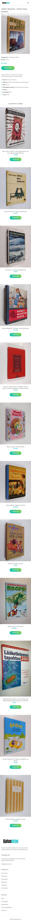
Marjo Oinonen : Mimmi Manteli (15, 447)
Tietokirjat (4, 885)
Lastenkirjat (4, 879)
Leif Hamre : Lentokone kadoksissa (15, 270)
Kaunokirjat (4, 873)
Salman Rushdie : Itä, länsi (15, 563)
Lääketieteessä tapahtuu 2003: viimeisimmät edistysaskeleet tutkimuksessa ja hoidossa (15, 699)
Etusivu (3, 14)
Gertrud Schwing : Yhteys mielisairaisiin (15, 211)
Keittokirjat (4, 876)
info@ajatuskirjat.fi (6, 864)
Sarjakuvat (4, 882)
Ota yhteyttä (4, 901)
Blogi (2, 898)
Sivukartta (4, 910)
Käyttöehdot (4, 904)
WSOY (17, 57)
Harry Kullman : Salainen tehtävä (15, 505)
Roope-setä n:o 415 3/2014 (15, 626)
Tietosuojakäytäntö (6, 907)
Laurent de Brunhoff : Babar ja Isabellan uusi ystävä (15, 760)
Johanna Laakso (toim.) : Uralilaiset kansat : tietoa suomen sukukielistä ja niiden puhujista (15, 387)
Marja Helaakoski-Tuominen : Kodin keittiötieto (15, 328)
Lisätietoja (7, 68)
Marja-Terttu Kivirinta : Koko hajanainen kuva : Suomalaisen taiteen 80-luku (15, 152)
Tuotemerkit (11, 57)
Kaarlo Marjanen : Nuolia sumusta (15, 819)
